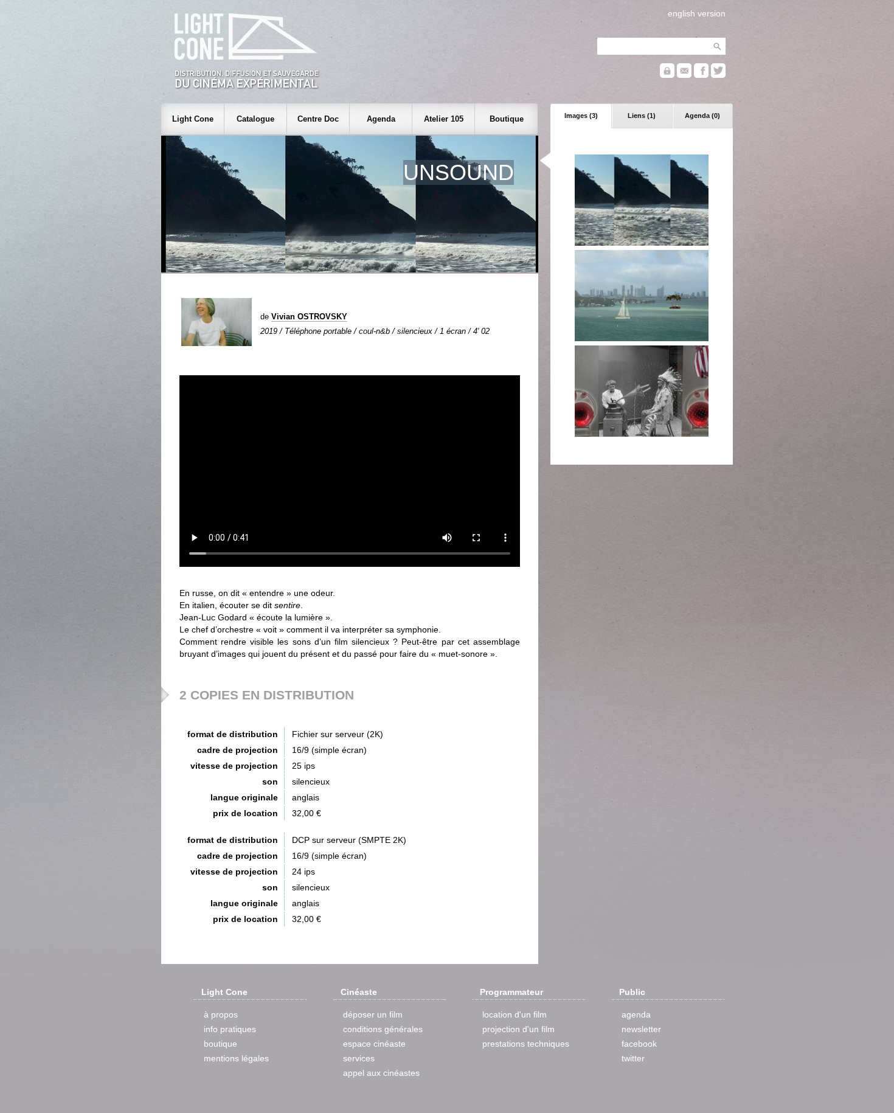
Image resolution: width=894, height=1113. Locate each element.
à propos (221, 1014)
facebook (639, 1044)
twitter (633, 1058)
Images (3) (581, 115)
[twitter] (718, 75)
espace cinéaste (374, 1044)
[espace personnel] (667, 75)
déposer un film (373, 1014)
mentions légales (236, 1058)
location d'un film (514, 1014)
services (359, 1058)
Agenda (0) (702, 115)
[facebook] (701, 75)
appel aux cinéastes (381, 1073)
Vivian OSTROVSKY (309, 316)
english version (697, 13)
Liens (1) (642, 115)
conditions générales (383, 1029)
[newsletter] (684, 75)
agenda (636, 1014)
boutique (220, 1044)
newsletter (641, 1029)
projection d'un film (518, 1029)
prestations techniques (525, 1044)
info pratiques (230, 1029)
